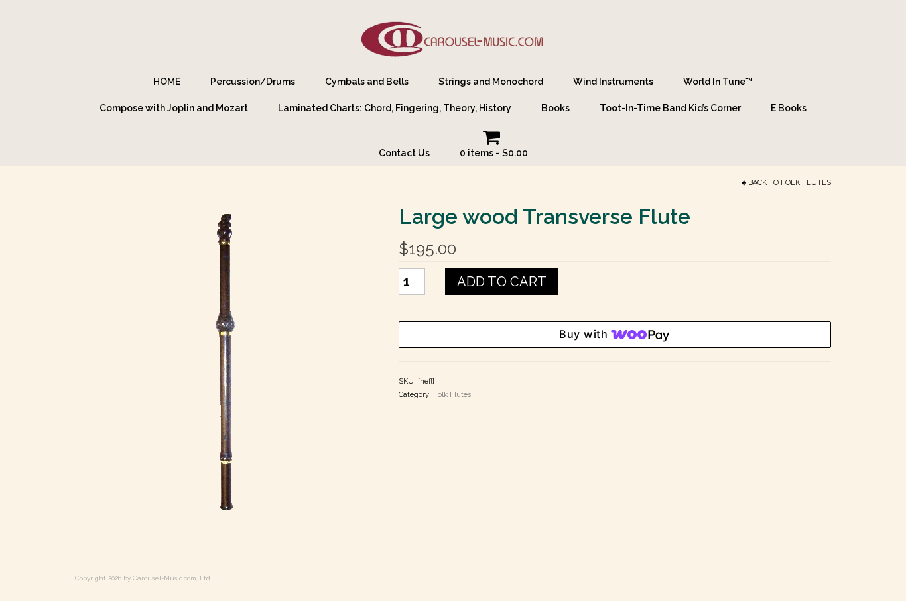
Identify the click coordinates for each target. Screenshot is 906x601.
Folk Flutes (806, 182)
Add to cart (502, 282)
